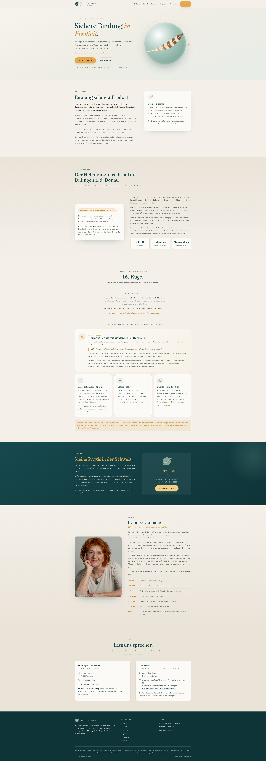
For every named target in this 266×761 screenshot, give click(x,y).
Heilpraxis (154, 4)
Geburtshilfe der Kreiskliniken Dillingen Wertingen (159, 686)
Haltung (137, 4)
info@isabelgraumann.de (90, 684)
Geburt (145, 4)
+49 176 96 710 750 (88, 680)
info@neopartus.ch (165, 730)
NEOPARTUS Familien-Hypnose (169, 723)
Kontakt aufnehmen (85, 60)
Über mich (173, 4)
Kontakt (185, 4)
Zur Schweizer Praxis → (167, 488)
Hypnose (163, 4)
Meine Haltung (105, 60)
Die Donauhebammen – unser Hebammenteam (159, 688)
